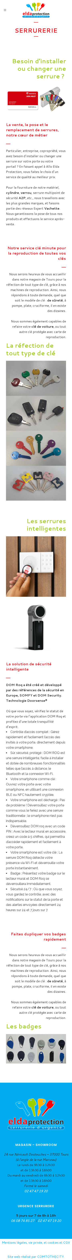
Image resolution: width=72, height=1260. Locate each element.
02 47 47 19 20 (36, 1191)
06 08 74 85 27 (23, 1220)
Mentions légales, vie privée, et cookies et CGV (36, 1242)
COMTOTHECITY (50, 1256)
